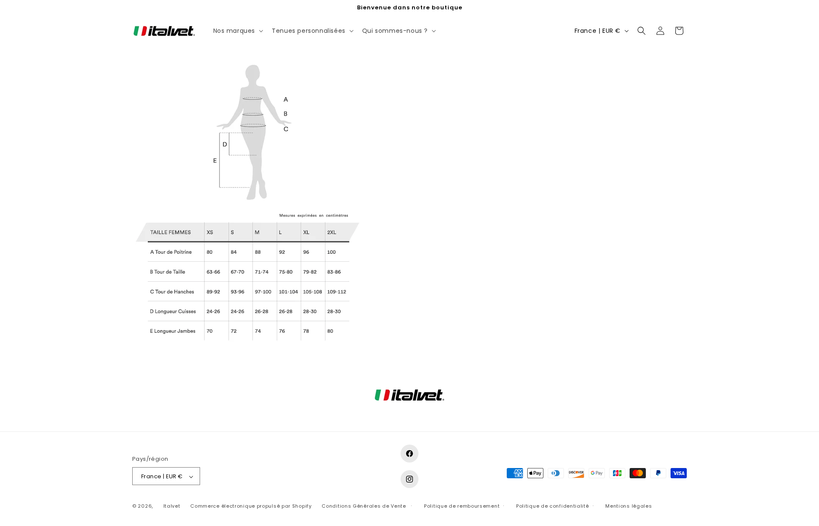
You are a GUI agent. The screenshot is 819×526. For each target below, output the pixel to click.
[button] (237, 31)
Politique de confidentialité (552, 506)
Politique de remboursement (462, 506)
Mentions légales (628, 506)
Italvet (171, 506)
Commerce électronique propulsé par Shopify (250, 506)
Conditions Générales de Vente (364, 506)
